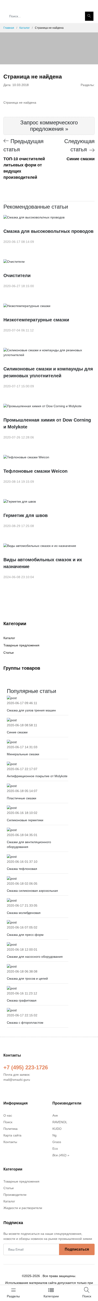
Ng (54, 1135)
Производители (14, 1194)
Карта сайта (12, 1135)
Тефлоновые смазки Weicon (35, 471)
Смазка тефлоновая (22, 869)
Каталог (24, 27)
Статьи (8, 652)
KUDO (57, 1129)
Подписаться (77, 1249)
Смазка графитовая (21, 1000)
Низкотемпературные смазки (36, 319)
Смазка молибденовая (24, 913)
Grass (56, 1142)
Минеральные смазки (23, 754)
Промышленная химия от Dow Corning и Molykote (47, 423)
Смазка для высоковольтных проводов (48, 231)
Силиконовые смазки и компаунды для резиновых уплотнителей (48, 372)
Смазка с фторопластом (25, 1022)
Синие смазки (17, 732)
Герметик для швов (25, 515)
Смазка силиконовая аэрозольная (32, 890)
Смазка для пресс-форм (25, 934)
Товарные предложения (21, 645)
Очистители (17, 275)
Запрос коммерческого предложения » (49, 125)
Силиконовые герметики (25, 820)
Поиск (7, 1122)
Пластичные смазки (21, 798)
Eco (55, 1148)
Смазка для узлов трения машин (31, 710)
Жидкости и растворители (22, 1208)
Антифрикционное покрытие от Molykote (37, 776)
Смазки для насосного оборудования (35, 956)
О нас (7, 1115)
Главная (8, 27)
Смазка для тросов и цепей (27, 978)
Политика (10, 1129)
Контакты (10, 1142)
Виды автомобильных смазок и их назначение (42, 563)
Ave (55, 1115)
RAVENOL (59, 1122)
